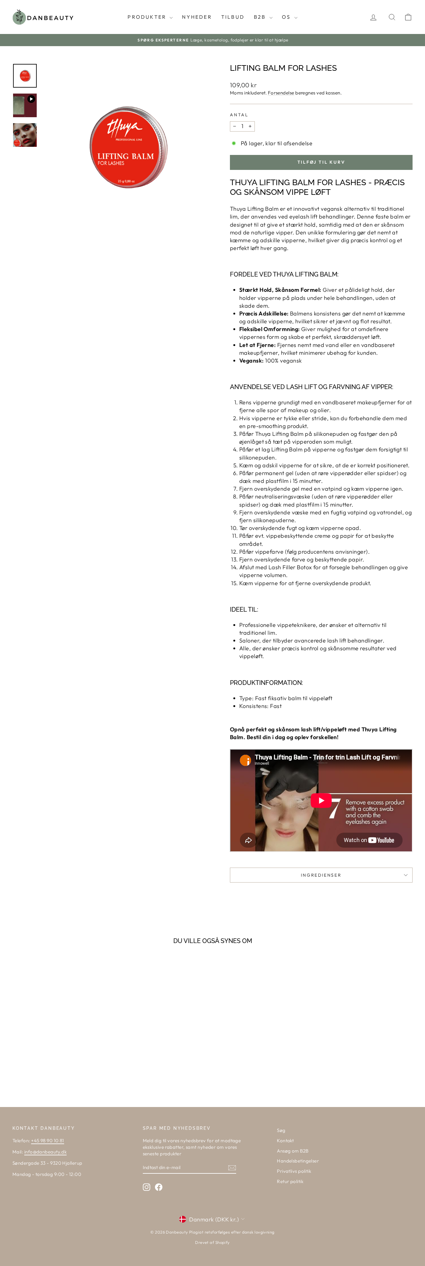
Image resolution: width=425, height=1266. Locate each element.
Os (287, 17)
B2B (261, 17)
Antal (239, 115)
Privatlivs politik (294, 1171)
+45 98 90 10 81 (47, 1140)
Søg (281, 1130)
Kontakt (285, 1140)
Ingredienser (321, 875)
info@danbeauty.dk (45, 1152)
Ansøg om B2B (292, 1151)
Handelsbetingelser (298, 1161)
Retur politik (290, 1181)
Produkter (148, 17)
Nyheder (197, 17)
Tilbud (233, 17)
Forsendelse (281, 93)
